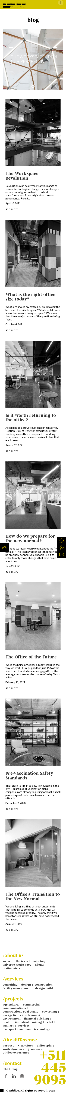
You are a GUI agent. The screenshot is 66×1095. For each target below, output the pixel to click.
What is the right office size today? (30, 297)
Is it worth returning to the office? (30, 418)
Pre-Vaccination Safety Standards (29, 776)
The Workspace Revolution (21, 176)
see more (11, 209)
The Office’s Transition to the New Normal (32, 897)
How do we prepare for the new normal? (30, 539)
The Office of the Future (31, 657)
